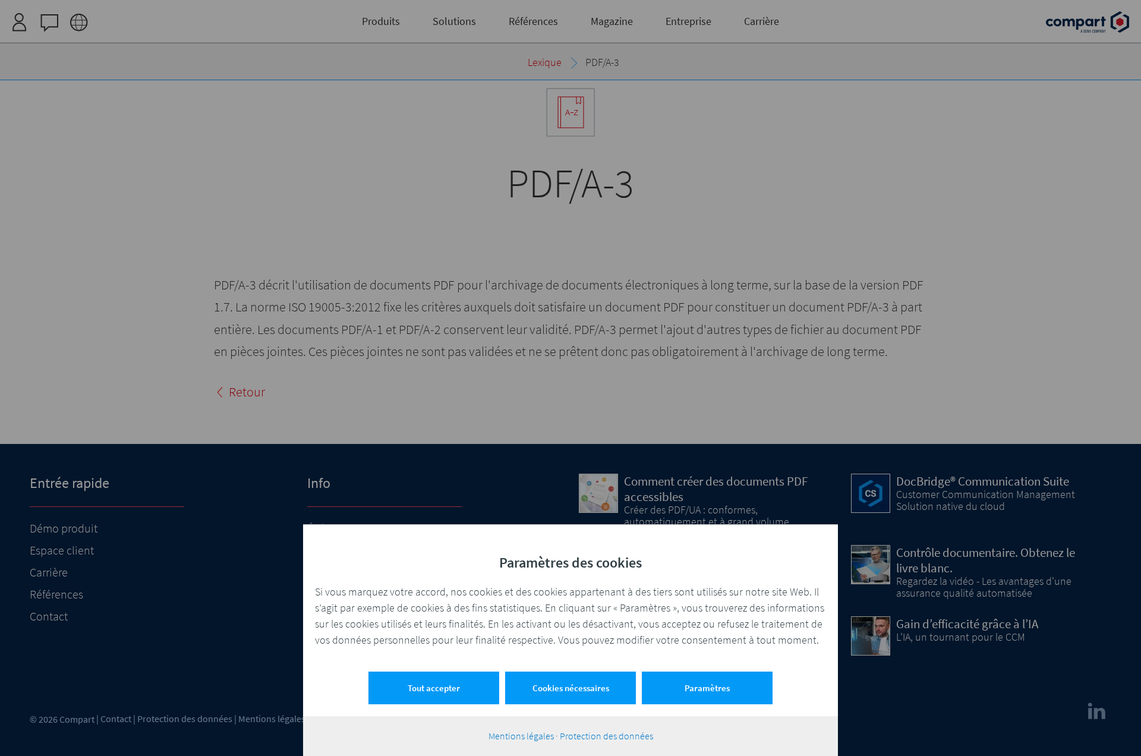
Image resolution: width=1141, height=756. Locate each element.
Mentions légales (521, 736)
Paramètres (707, 688)
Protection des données (606, 736)
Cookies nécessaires (570, 688)
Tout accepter (434, 688)
